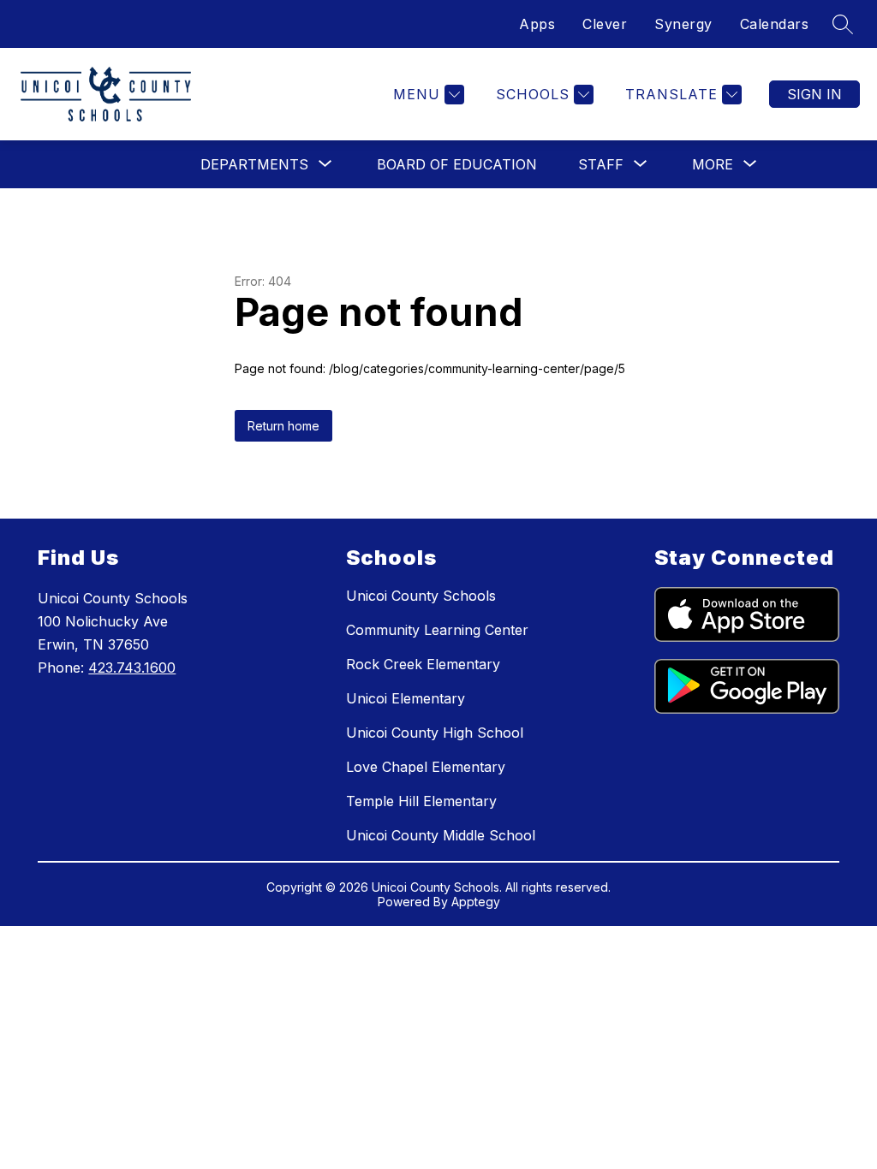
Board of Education (457, 164)
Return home (283, 425)
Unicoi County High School (434, 732)
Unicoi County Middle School (440, 835)
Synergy (683, 24)
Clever (604, 24)
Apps (537, 24)
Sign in (814, 94)
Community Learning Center (437, 629)
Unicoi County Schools (421, 595)
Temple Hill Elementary (421, 801)
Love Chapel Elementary (425, 766)
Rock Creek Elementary (423, 664)
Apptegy (475, 901)
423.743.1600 (132, 667)
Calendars (774, 24)
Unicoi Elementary (405, 698)
